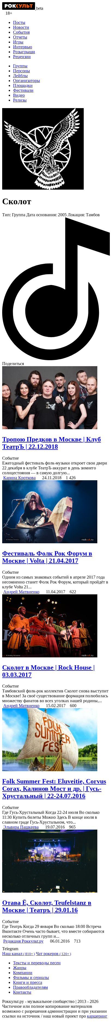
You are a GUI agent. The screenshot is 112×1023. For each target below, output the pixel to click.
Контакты (22, 992)
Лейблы (20, 75)
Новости (21, 27)
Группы (20, 66)
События (21, 32)
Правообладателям (30, 987)
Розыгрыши (24, 51)
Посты (19, 22)
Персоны (21, 70)
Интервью (22, 47)
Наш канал (18, 953)
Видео (19, 95)
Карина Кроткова (19, 477)
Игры (18, 42)
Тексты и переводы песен (37, 963)
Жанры (19, 967)
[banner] (19, 8)
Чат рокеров (53, 953)
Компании (22, 972)
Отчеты (20, 37)
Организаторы (26, 80)
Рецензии (22, 56)
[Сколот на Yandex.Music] (56, 358)
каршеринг (97, 1016)
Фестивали (23, 90)
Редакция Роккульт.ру (23, 941)
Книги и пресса (27, 982)
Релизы (20, 100)
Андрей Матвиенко (21, 591)
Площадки (23, 85)
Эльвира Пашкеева (21, 827)
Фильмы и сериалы (31, 977)
